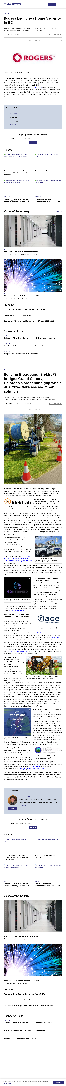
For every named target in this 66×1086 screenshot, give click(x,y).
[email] (39, 40)
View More (59, 211)
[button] (5, 4)
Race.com (55, 637)
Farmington (22, 769)
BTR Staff (7, 34)
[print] (61, 40)
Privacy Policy (7, 1083)
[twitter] (33, 40)
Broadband (7, 13)
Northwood (37, 766)
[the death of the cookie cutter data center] (33, 231)
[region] (33, 1082)
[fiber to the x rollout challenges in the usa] (33, 275)
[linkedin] (30, 40)
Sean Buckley (8, 403)
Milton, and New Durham (35, 769)
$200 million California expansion (48, 633)
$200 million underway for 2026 (18, 651)
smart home (38, 87)
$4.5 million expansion (16, 611)
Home (5, 249)
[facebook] (27, 40)
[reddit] (36, 40)
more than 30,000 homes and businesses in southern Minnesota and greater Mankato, (18, 558)
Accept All (58, 1082)
